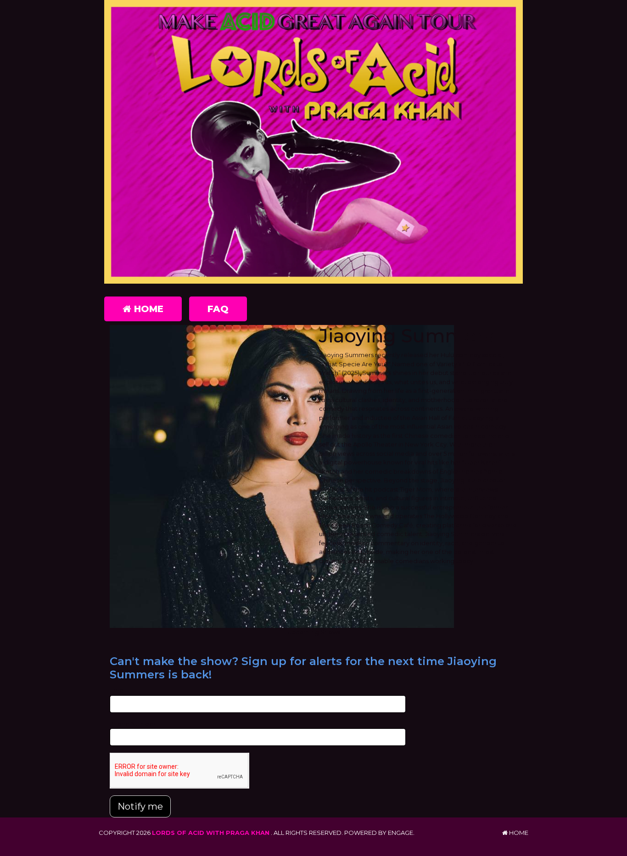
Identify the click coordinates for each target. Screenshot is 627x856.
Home (147, 308)
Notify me (140, 806)
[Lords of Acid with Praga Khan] (313, 142)
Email (118, 690)
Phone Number (133, 723)
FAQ (218, 308)
